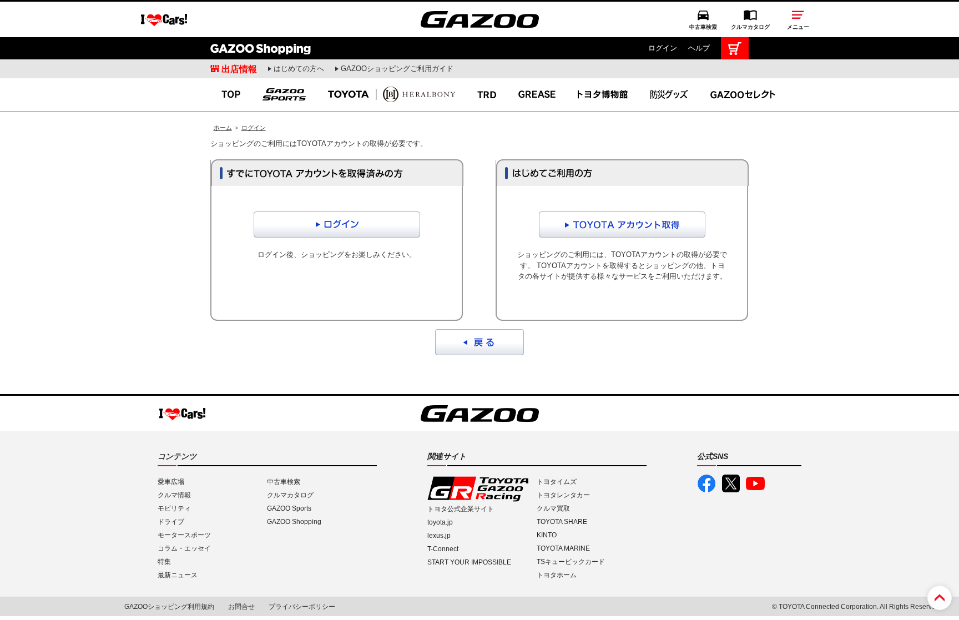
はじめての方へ (299, 68)
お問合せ (241, 607)
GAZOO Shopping (260, 48)
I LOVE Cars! (164, 20)
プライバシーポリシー (302, 607)
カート (735, 48)
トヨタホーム (557, 575)
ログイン (662, 48)
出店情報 (239, 69)
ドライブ (171, 522)
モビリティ (174, 508)
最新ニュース (178, 575)
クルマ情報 (174, 495)
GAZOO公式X (730, 483)
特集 (164, 562)
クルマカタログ (750, 27)
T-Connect (442, 549)
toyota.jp (440, 522)
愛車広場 (171, 482)
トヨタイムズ (557, 482)
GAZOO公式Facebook (706, 483)
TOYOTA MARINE (563, 548)
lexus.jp (439, 536)
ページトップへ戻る (939, 598)
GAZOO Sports (289, 508)
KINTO (547, 535)
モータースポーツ (184, 535)
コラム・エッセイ (184, 548)
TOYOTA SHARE (562, 522)
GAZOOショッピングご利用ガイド (397, 68)
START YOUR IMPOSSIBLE (469, 562)
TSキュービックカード (571, 562)
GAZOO (480, 19)
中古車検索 (703, 27)
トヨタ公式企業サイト (460, 509)
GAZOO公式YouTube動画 (755, 483)
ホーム (223, 127)
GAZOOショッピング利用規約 (169, 607)
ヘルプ (699, 48)
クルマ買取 (553, 508)
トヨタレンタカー (563, 495)
